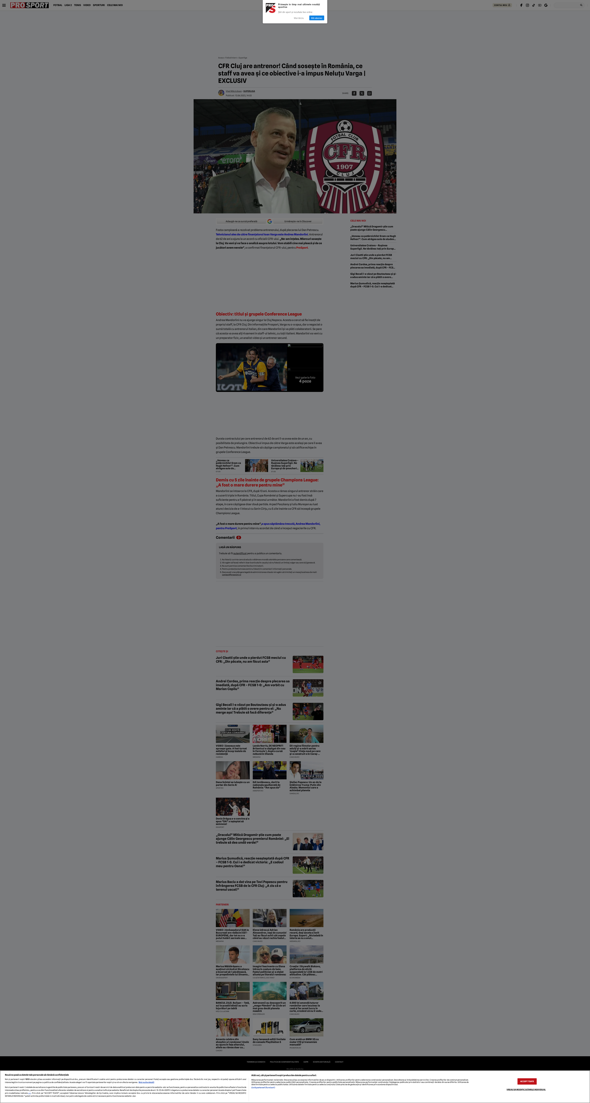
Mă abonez (316, 18)
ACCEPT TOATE (527, 1081)
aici (29, 1093)
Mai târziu (299, 18)
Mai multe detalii (146, 1082)
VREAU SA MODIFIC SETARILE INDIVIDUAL (526, 1089)
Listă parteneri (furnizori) (263, 1087)
